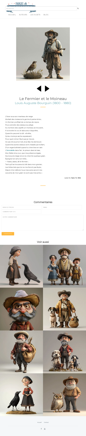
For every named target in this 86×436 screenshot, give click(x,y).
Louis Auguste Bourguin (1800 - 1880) (43, 103)
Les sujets (35, 15)
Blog (46, 15)
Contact (46, 422)
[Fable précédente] (39, 88)
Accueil (12, 15)
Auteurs (23, 15)
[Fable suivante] (47, 88)
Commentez (8, 233)
